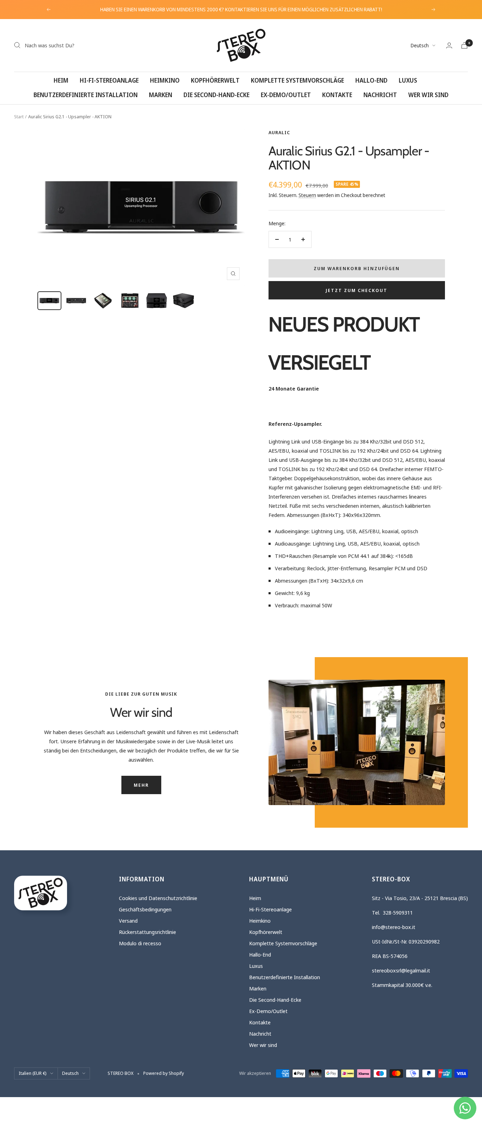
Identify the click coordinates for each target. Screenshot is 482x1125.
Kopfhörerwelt (215, 80)
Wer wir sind (428, 95)
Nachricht (380, 95)
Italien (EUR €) (33, 1073)
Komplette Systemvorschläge (297, 80)
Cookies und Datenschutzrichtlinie (158, 897)
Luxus (408, 80)
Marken (160, 95)
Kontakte (337, 95)
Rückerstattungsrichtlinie (147, 931)
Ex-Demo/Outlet (286, 95)
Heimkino (165, 80)
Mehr (141, 785)
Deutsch (420, 45)
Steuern (307, 195)
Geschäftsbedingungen (145, 909)
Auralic (279, 132)
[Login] (449, 45)
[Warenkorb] (464, 45)
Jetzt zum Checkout (356, 290)
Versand (128, 920)
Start (19, 116)
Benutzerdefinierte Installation (86, 95)
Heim (61, 80)
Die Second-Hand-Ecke (216, 95)
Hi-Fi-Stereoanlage (109, 80)
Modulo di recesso (140, 943)
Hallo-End (371, 80)
